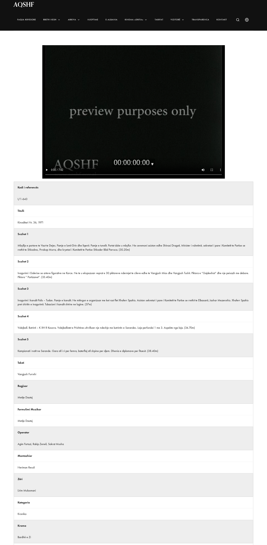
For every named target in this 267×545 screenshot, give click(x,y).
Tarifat (159, 19)
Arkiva (72, 19)
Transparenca (200, 19)
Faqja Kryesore (26, 19)
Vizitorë (175, 19)
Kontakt (222, 19)
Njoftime (93, 19)
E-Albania (112, 19)
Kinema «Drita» (134, 19)
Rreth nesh (49, 19)
